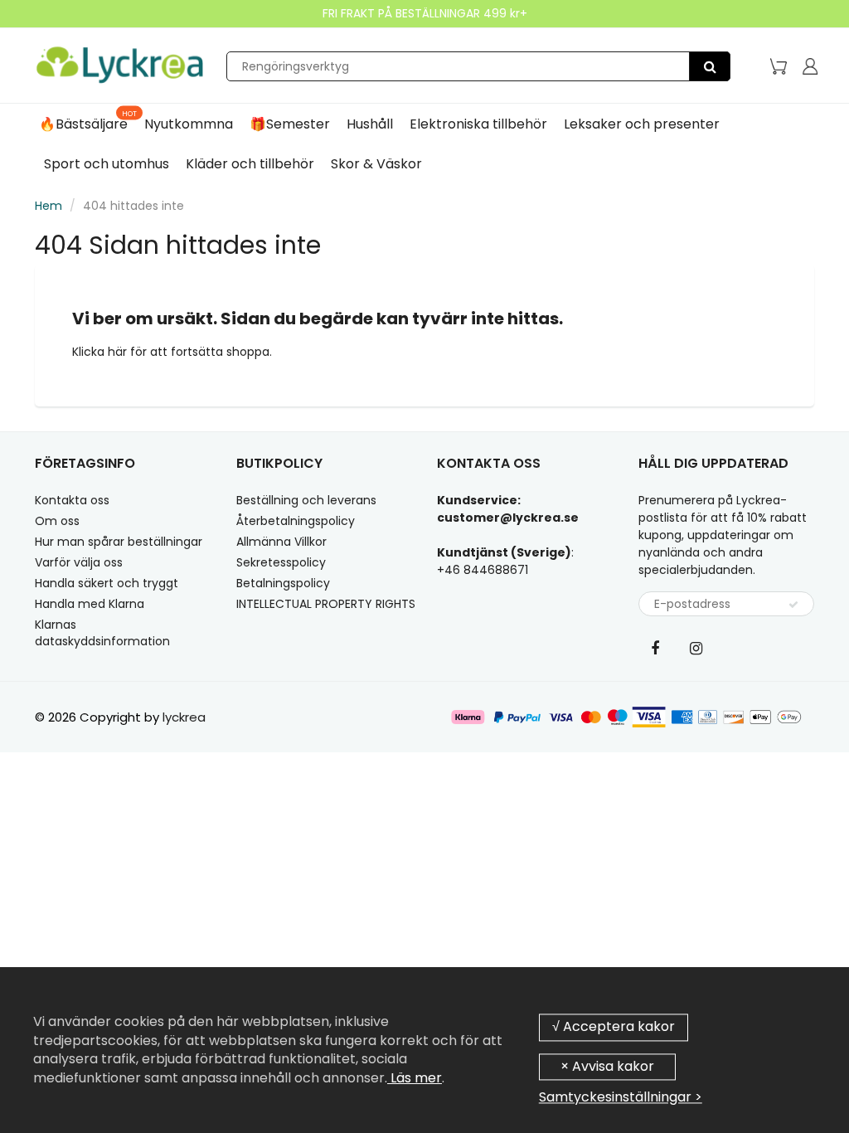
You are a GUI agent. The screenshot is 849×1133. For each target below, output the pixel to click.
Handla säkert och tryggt (106, 583)
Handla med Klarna (89, 604)
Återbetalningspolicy (295, 521)
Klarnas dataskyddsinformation (102, 632)
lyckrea (184, 717)
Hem (48, 205)
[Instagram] (696, 647)
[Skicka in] (793, 604)
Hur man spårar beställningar (118, 541)
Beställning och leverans (306, 500)
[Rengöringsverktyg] (709, 66)
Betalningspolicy (283, 583)
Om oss (57, 521)
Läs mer (414, 1077)
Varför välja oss (79, 562)
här (119, 351)
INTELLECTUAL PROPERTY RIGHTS (325, 604)
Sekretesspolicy (281, 562)
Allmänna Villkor (281, 541)
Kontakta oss (72, 500)
